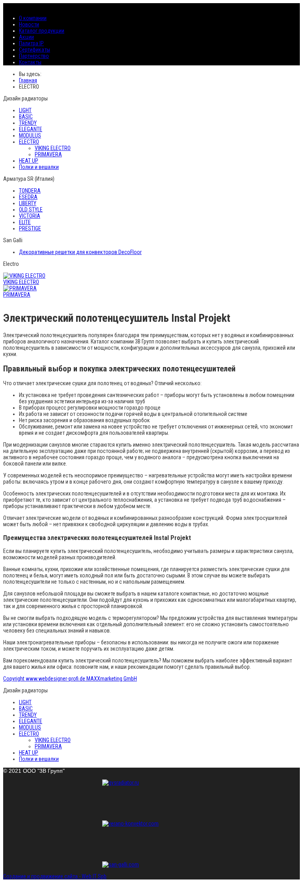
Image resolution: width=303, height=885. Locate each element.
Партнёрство (34, 56)
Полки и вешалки (39, 167)
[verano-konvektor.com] (151, 838)
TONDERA (30, 190)
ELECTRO (29, 142)
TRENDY (28, 123)
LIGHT (25, 110)
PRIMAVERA (48, 154)
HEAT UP (28, 161)
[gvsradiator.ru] (151, 797)
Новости (29, 24)
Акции (26, 37)
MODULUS (30, 135)
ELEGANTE (30, 129)
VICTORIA (29, 216)
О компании (33, 18)
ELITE (25, 222)
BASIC (26, 116)
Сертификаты (34, 49)
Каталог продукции (41, 31)
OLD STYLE (31, 209)
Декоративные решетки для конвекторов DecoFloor (80, 252)
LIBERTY (27, 203)
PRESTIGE (30, 228)
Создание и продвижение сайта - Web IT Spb (55, 876)
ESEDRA (28, 197)
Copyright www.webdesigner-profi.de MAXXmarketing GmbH (70, 678)
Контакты (30, 62)
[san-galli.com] (151, 864)
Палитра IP (31, 43)
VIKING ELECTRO (53, 148)
